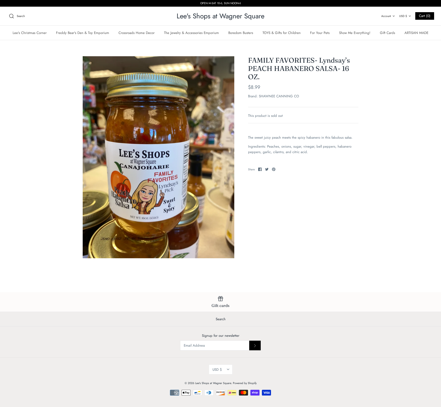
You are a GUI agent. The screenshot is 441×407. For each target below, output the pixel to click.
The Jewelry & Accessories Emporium (191, 32)
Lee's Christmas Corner (30, 32)
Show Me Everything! (354, 32)
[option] (158, 157)
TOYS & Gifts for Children (282, 32)
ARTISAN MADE (416, 32)
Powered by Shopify (245, 383)
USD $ (403, 16)
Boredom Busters (240, 32)
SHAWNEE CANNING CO (279, 96)
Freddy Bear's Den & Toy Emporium (82, 32)
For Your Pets (320, 32)
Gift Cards (387, 32)
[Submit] (255, 345)
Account (386, 16)
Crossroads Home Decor (137, 32)
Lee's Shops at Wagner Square (213, 383)
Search (221, 319)
